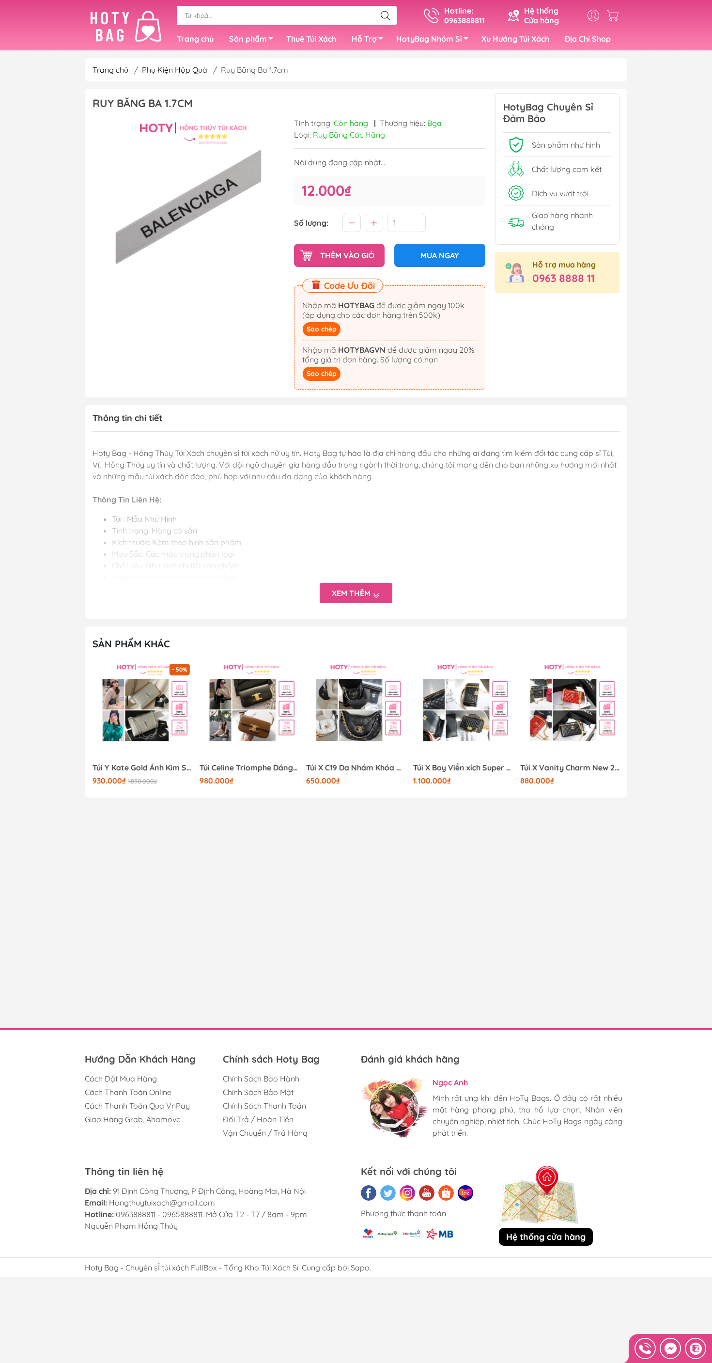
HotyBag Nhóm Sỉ (429, 39)
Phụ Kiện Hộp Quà (174, 70)
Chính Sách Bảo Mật (258, 1092)
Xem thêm (352, 593)
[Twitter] (388, 1193)
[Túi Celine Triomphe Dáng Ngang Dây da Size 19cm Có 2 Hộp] (249, 711)
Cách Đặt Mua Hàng (121, 1078)
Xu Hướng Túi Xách (515, 39)
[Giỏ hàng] (615, 15)
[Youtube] (426, 1193)
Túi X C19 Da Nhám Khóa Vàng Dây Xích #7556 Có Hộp (356, 767)
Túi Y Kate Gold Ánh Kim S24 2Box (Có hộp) (142, 767)
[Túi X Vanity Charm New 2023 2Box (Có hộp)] (569, 711)
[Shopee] (446, 1193)
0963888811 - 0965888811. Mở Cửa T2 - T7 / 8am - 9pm (211, 1214)
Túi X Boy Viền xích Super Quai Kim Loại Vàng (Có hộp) (463, 767)
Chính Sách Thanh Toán (264, 1106)
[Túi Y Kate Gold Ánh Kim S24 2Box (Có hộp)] (142, 711)
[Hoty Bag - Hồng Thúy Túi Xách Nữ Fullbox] (126, 26)
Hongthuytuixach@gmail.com (162, 1202)
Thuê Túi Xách (311, 39)
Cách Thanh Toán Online (128, 1092)
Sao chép (322, 329)
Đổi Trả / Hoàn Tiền (258, 1119)
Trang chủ (195, 39)
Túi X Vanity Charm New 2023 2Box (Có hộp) (569, 767)
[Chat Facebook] (670, 1348)
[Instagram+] (407, 1193)
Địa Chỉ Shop (588, 39)
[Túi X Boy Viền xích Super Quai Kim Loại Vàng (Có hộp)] (463, 711)
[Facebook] (368, 1193)
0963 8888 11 (563, 278)
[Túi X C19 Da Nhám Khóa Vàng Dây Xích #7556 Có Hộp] (356, 711)
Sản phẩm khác (131, 644)
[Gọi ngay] (645, 1348)
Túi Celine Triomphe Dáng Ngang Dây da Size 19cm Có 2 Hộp (249, 767)
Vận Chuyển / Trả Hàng (265, 1133)
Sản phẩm (248, 39)
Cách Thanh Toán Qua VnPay (137, 1106)
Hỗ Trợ (364, 39)
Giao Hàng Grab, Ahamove (133, 1119)
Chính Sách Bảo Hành (261, 1078)
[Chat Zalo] (695, 1348)
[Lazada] (465, 1193)
